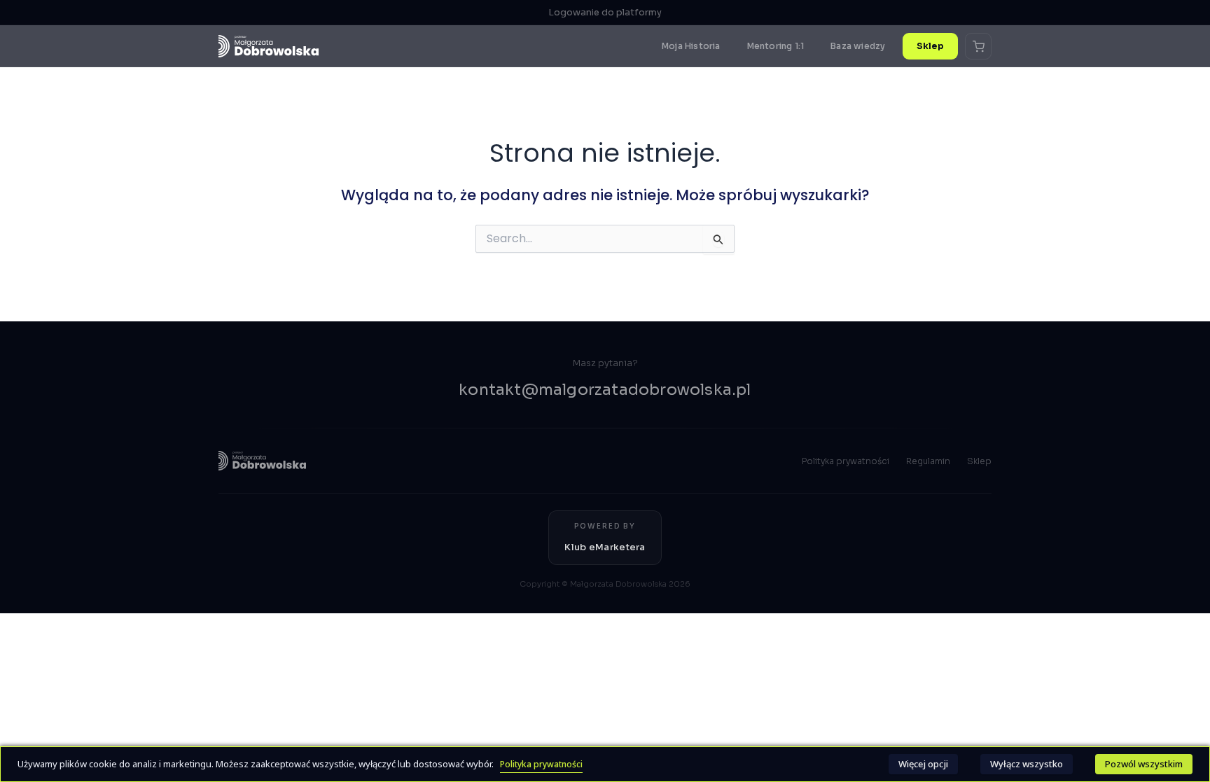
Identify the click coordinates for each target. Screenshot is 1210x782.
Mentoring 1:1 (776, 46)
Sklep (931, 46)
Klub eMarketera (605, 547)
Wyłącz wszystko (1026, 763)
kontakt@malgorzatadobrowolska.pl (605, 389)
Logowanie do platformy (605, 12)
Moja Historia (691, 46)
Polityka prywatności (845, 461)
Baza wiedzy (857, 46)
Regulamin (928, 461)
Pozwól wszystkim (1144, 763)
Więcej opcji (923, 763)
